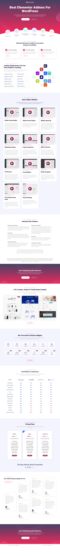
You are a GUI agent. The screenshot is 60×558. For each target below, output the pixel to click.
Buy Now (14, 455)
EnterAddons (17, 545)
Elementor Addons (33, 261)
